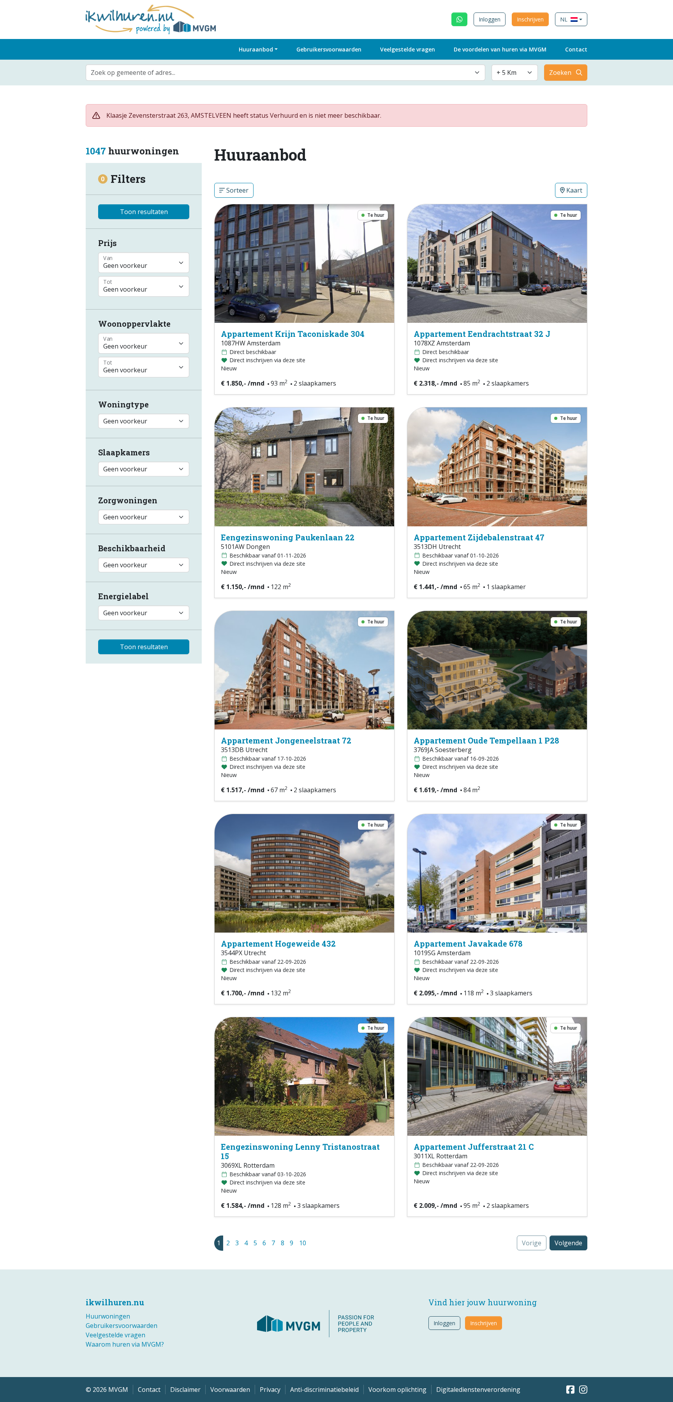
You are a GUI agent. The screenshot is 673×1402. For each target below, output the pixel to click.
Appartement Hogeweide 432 (278, 943)
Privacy (270, 1389)
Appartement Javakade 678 (468, 943)
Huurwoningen (108, 1316)
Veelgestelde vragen (407, 49)
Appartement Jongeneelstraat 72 (286, 740)
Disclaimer (185, 1389)
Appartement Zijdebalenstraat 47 (479, 537)
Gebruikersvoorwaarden (328, 49)
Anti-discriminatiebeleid (324, 1389)
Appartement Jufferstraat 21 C (474, 1147)
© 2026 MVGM (107, 1389)
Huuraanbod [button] (256, 49)
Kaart (573, 190)
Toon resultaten (144, 211)
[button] (571, 19)
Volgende (568, 1243)
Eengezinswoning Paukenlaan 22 (287, 537)
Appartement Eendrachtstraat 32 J (482, 334)
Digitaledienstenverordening (478, 1389)
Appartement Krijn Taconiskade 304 (293, 334)
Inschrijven (530, 19)
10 (302, 1243)
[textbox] (281, 72)
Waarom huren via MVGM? (125, 1344)
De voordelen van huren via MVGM (500, 49)
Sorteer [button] (236, 190)
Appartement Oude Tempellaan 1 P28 (486, 740)
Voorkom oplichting (397, 1389)
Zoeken (560, 72)
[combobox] (285, 72)
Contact (576, 49)
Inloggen (489, 19)
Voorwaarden (230, 1389)
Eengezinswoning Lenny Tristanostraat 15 (300, 1151)
